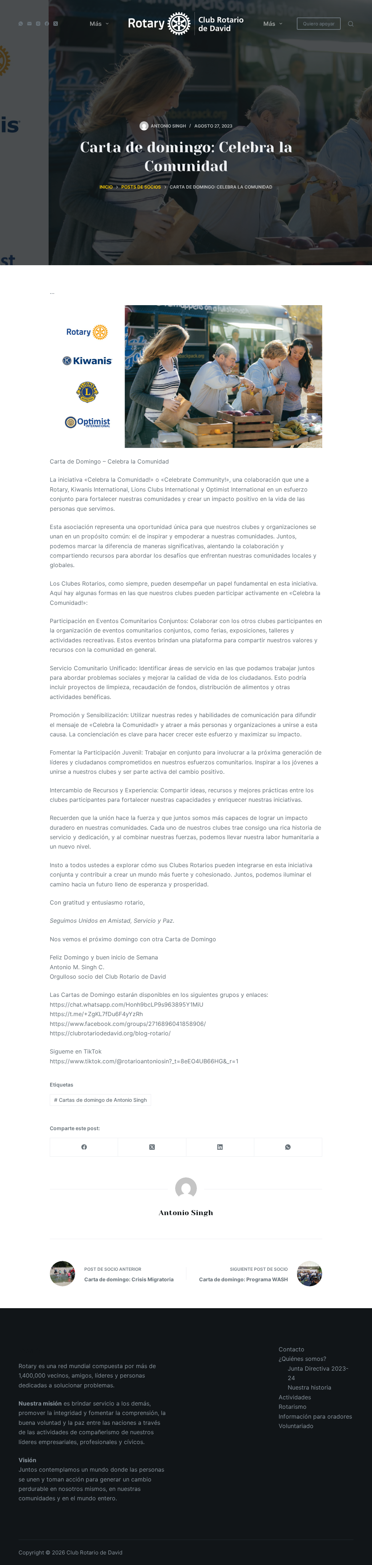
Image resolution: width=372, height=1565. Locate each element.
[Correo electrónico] (29, 23)
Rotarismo (293, 1406)
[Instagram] (38, 23)
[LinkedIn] (220, 1147)
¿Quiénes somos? (302, 1358)
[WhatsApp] (21, 23)
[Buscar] (350, 24)
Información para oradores (315, 1416)
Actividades (295, 1397)
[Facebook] (47, 23)
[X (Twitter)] (55, 23)
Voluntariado (296, 1425)
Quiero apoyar (319, 24)
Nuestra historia (309, 1387)
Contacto (291, 1349)
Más (96, 23)
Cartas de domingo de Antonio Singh (100, 1100)
